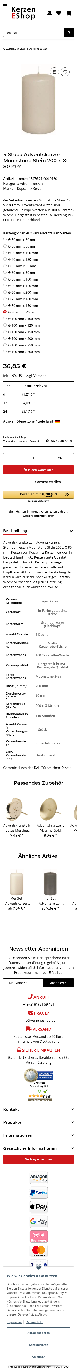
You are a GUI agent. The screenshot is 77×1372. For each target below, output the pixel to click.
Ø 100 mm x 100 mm (24, 319)
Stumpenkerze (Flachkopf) (52, 624)
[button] (49, 13)
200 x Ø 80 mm (47, 705)
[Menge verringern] (8, 457)
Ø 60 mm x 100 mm (23, 279)
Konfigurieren (38, 1344)
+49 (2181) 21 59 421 (38, 1004)
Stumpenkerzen (48, 601)
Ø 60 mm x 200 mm (23, 292)
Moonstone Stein (49, 676)
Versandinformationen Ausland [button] (21, 441)
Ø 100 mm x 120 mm (24, 325)
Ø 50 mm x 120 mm (23, 259)
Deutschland (45, 755)
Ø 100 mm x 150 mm (24, 332)
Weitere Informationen (39, 516)
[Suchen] (69, 32)
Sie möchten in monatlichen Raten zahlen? (38, 513)
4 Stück (41, 729)
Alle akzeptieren (38, 1332)
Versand (39, 375)
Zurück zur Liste (15, 48)
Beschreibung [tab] (15, 531)
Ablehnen (38, 1356)
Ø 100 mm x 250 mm (24, 345)
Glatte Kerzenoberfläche (53, 645)
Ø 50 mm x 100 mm (23, 253)
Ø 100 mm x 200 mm (24, 338)
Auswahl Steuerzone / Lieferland (28, 421)
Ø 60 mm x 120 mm (23, 286)
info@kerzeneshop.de (38, 1020)
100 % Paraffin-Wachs (52, 655)
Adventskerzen (31, 183)
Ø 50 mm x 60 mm (22, 239)
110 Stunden (45, 716)
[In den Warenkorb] (6, 62)
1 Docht (42, 634)
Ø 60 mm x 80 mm (22, 272)
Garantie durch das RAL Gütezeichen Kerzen (37, 767)
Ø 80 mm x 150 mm (23, 305)
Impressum (14, 1322)
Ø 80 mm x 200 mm (23, 312)
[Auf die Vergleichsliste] (54, 71)
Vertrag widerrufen (38, 1159)
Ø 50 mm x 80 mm (22, 246)
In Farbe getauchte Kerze (52, 612)
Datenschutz (34, 1322)
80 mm (41, 695)
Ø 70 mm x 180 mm (23, 299)
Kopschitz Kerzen (49, 743)
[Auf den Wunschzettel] (65, 71)
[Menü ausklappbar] (5, 2)
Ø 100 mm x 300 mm (24, 352)
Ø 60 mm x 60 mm (22, 266)
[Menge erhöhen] (69, 457)
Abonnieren (58, 983)
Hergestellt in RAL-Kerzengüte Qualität (52, 665)
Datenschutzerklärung (26, 962)
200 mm (42, 686)
